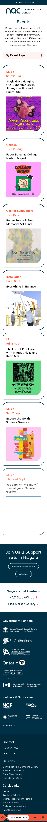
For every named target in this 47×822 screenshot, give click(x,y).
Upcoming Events (18, 817)
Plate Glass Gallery (12, 774)
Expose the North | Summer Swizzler (18, 420)
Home (6, 791)
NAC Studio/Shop (21, 597)
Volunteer (23, 574)
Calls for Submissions (14, 806)
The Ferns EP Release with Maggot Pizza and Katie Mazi (21, 352)
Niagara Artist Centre (22, 591)
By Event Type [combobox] (15, 55)
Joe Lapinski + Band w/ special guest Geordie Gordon (22, 488)
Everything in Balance (21, 286)
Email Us (8, 753)
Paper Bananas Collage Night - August (21, 156)
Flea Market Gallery (21, 604)
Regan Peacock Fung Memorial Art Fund (20, 222)
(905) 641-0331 (11, 747)
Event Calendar (11, 802)
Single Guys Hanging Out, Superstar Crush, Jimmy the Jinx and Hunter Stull (20, 87)
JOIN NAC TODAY (22, 3)
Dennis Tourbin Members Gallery (20, 766)
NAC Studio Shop (12, 809)
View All (8, 725)
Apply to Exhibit (11, 795)
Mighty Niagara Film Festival (18, 798)
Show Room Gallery (13, 770)
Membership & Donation (23, 566)
